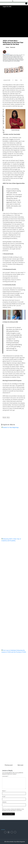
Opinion (8, 417)
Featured (4, 417)
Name (4, 790)
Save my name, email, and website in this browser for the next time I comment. (13, 809)
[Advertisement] (14, 22)
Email (4, 796)
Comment (5, 776)
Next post (20, 765)
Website (4, 802)
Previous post (9, 765)
